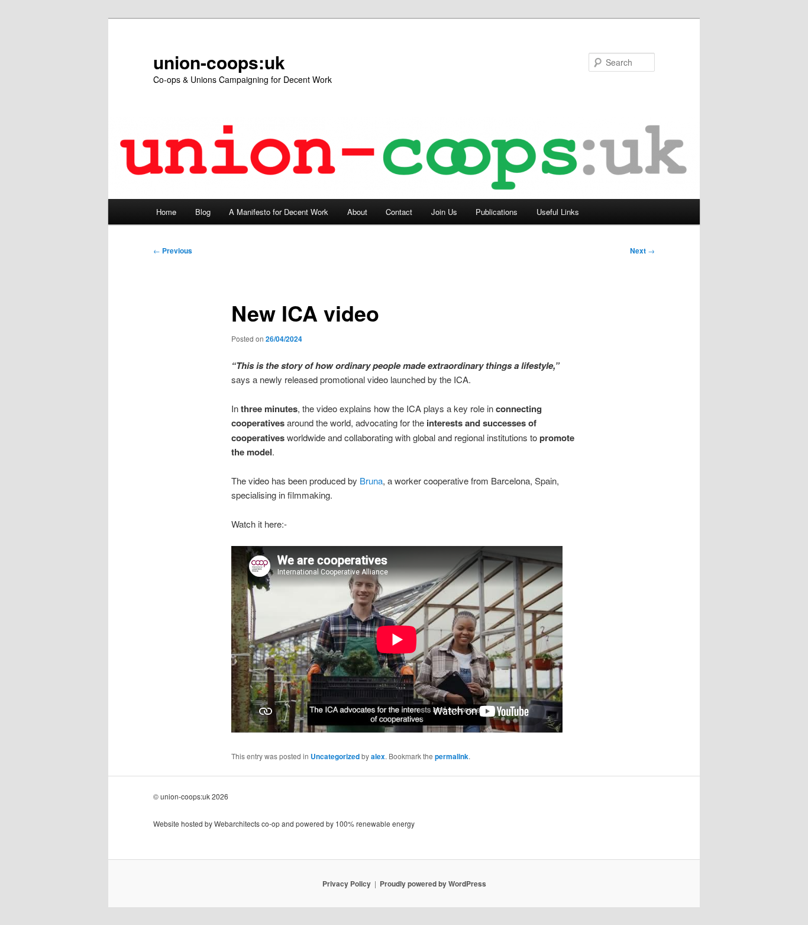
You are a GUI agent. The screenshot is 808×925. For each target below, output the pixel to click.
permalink (451, 756)
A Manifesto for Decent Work (278, 211)
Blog (203, 211)
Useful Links (557, 211)
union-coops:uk (219, 62)
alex (378, 756)
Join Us (444, 211)
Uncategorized (335, 756)
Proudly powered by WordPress (433, 883)
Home (166, 211)
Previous (172, 250)
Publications (497, 211)
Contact (399, 211)
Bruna (371, 480)
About (357, 211)
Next (642, 250)
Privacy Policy (346, 883)
